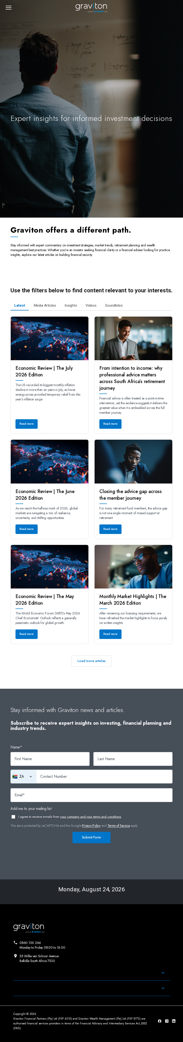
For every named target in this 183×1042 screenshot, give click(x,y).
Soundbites (114, 305)
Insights (71, 305)
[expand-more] (163, 972)
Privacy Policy (91, 825)
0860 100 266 (42, 945)
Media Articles (45, 305)
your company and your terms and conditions (90, 816)
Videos (91, 305)
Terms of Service (118, 825)
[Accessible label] (31, 776)
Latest (19, 305)
